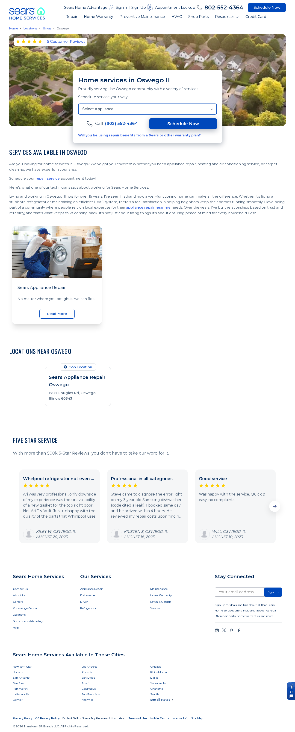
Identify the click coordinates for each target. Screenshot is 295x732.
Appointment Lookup (175, 7)
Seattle (154, 694)
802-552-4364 (223, 7)
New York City (22, 666)
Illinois (47, 28)
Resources (224, 16)
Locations (30, 28)
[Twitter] (224, 630)
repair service (47, 178)
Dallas (154, 677)
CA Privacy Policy (47, 718)
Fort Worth (20, 688)
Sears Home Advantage (85, 7)
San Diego (88, 677)
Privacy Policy (22, 718)
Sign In (122, 7)
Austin (86, 683)
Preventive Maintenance (142, 16)
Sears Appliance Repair (42, 287)
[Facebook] (238, 630)
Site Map (197, 718)
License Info (180, 718)
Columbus (89, 688)
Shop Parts (198, 16)
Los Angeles (89, 666)
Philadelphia (158, 672)
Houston (18, 672)
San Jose (18, 683)
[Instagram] (217, 630)
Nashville (87, 699)
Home (13, 28)
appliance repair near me (148, 207)
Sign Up (138, 7)
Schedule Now (267, 7)
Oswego (63, 28)
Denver (18, 699)
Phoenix (87, 672)
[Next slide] (274, 506)
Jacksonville (158, 683)
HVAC (176, 16)
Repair (71, 16)
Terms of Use (137, 718)
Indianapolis (21, 694)
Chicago (155, 666)
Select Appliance (97, 109)
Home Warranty (98, 16)
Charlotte (156, 688)
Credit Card (255, 16)
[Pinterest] (231, 630)
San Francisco (91, 694)
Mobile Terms (159, 718)
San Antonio (21, 677)
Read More (57, 313)
